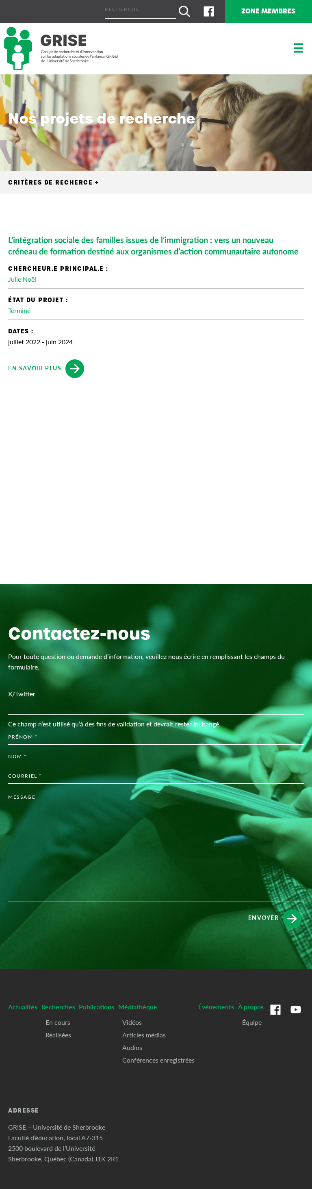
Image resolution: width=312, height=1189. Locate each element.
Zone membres (268, 11)
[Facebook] (209, 11)
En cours (58, 1022)
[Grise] (61, 48)
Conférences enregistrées (158, 1060)
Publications (96, 1006)
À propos (251, 1006)
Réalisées (58, 1034)
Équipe (252, 1022)
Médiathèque (137, 1006)
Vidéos (132, 1022)
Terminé (19, 310)
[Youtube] (296, 1018)
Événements (216, 1006)
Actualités (22, 1006)
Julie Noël (22, 279)
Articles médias (144, 1034)
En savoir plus (34, 367)
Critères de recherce (53, 182)
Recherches (58, 1006)
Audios (132, 1047)
